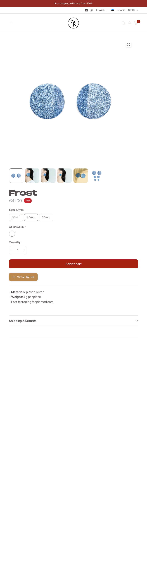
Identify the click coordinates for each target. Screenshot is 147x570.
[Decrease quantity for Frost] (12, 250)
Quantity (14, 242)
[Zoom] (128, 44)
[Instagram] (91, 10)
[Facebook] (86, 10)
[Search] (123, 23)
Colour (12, 233)
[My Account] (129, 23)
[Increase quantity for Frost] (24, 250)
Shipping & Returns (22, 321)
